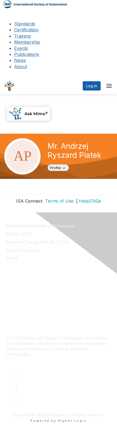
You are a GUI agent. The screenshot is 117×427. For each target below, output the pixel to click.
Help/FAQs (90, 201)
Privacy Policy (19, 292)
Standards (24, 23)
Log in (91, 85)
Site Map (14, 324)
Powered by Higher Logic (58, 421)
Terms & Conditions (23, 300)
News (20, 60)
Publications (26, 54)
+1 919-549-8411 (34, 258)
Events (21, 48)
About (20, 66)
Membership (27, 42)
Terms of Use (58, 201)
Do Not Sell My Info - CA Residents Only (42, 316)
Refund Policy (18, 308)
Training (22, 36)
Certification (26, 29)
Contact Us (16, 276)
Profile (59, 167)
